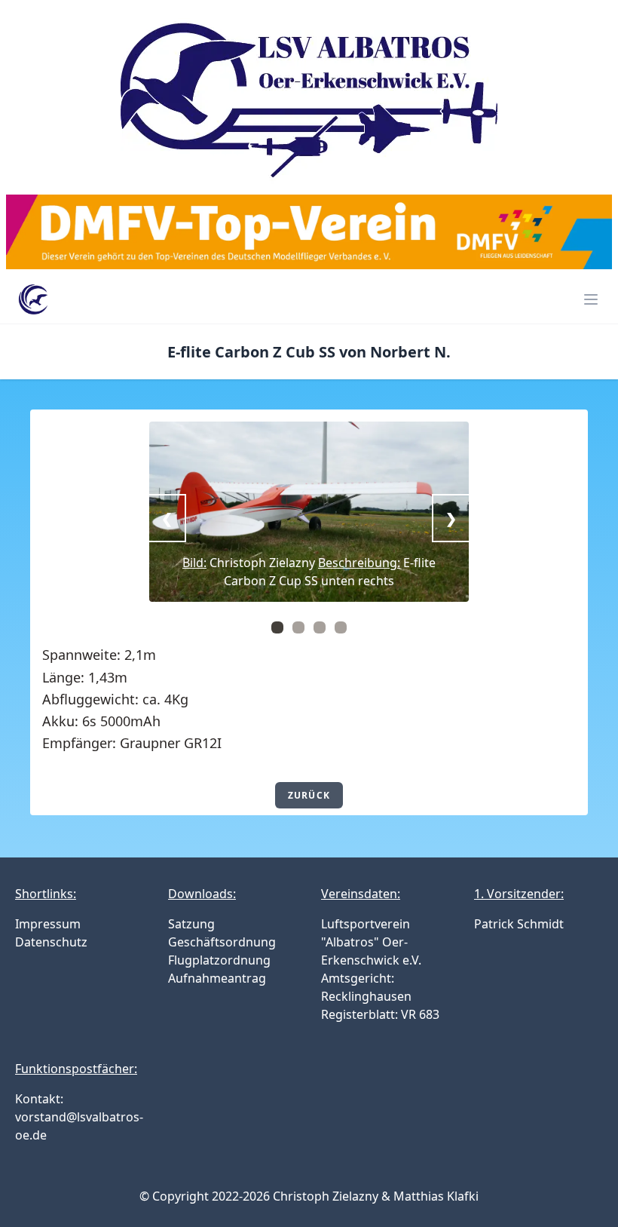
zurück (309, 795)
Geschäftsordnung (222, 942)
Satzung (191, 924)
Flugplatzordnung (219, 960)
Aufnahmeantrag (217, 978)
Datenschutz (51, 942)
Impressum (48, 924)
